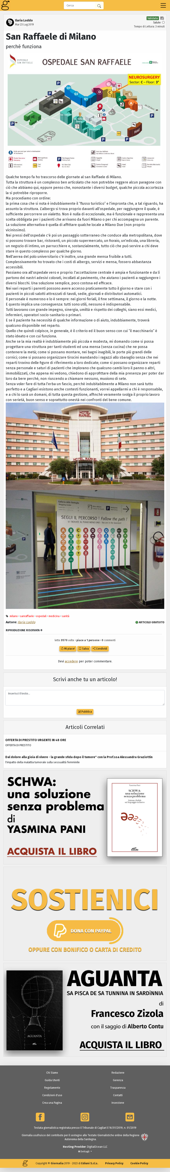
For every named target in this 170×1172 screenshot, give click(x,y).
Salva (85, 648)
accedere (71, 661)
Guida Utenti (52, 1080)
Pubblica (86, 711)
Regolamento (52, 1087)
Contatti (118, 1095)
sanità (65, 616)
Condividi (101, 648)
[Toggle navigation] (163, 5)
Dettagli (85, 1151)
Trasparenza (118, 1087)
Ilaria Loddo (26, 622)
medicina (54, 616)
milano (14, 616)
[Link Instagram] (85, 1117)
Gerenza (118, 1080)
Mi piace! (69, 648)
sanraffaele (27, 616)
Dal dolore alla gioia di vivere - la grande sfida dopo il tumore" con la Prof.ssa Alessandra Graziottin (79, 757)
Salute (157, 22)
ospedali (41, 616)
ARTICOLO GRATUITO (151, 622)
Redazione (118, 1072)
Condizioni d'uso (52, 1095)
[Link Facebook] (40, 1117)
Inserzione (118, 1102)
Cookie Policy (139, 1163)
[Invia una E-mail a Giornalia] (130, 1117)
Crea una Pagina (52, 1102)
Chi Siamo (52, 1072)
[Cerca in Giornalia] (99, 5)
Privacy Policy (114, 1163)
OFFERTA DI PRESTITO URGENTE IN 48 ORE (35, 740)
